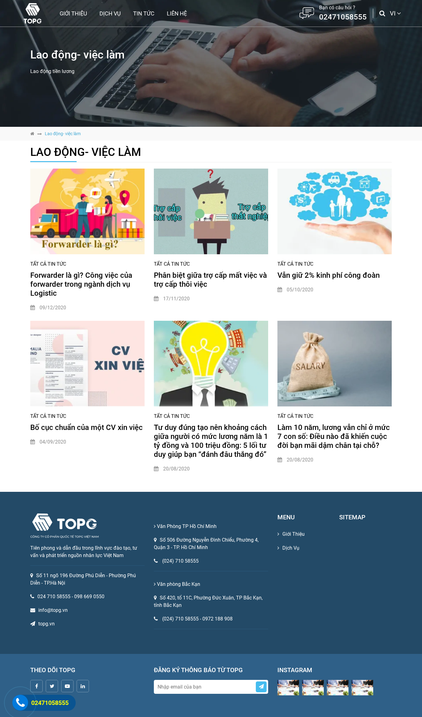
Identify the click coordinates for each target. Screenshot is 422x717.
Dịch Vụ (110, 13)
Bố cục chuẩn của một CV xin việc (86, 427)
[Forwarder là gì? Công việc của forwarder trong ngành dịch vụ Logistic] (87, 212)
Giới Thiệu (73, 13)
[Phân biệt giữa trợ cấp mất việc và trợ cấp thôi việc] (211, 212)
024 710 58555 (55, 596)
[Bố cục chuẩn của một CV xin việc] (87, 364)
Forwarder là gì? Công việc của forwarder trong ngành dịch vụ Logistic (81, 284)
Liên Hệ (177, 13)
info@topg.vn (53, 610)
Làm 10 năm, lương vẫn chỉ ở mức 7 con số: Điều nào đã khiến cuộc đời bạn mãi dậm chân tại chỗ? (333, 436)
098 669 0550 (89, 596)
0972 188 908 (217, 619)
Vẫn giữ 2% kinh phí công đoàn (328, 275)
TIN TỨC (143, 13)
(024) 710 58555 (180, 561)
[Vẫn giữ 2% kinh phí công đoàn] (334, 212)
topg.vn (46, 624)
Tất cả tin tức (48, 264)
